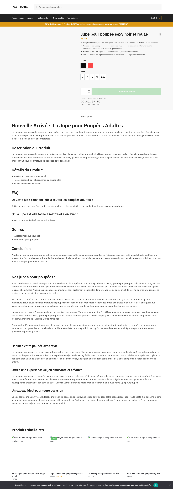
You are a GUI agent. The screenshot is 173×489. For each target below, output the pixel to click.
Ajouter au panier (127, 91)
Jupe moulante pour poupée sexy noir (143, 473)
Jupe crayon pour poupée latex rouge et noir (28, 474)
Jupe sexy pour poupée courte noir (103, 473)
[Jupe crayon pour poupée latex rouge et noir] (29, 453)
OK (156, 485)
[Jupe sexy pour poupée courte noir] (105, 453)
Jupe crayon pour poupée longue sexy (66, 473)
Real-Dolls (20, 7)
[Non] (170, 485)
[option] (83, 66)
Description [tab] (86, 116)
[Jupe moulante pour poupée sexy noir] (144, 453)
